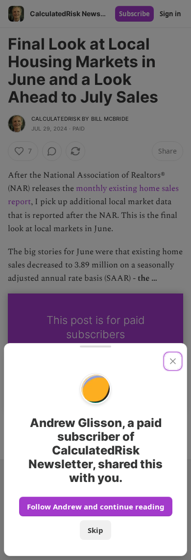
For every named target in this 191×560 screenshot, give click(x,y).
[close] (173, 361)
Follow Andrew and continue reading (96, 506)
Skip (95, 530)
